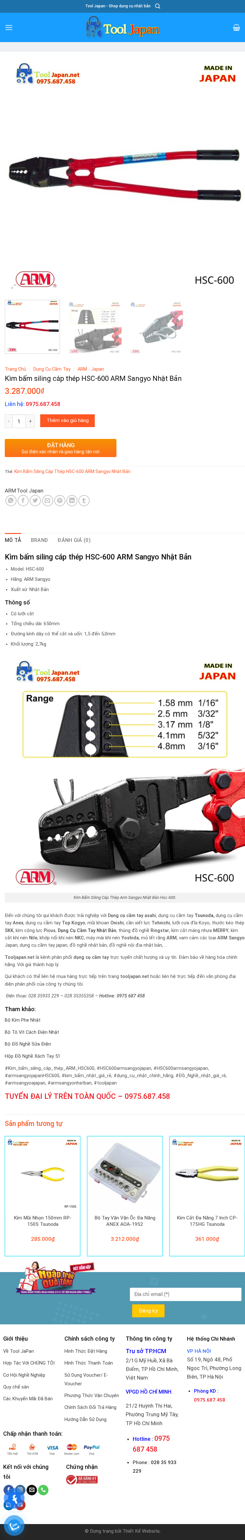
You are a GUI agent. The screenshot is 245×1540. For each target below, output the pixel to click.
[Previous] (17, 175)
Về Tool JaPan (18, 1351)
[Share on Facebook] (23, 500)
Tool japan (30, 490)
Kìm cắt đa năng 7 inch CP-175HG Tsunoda (207, 1221)
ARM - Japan (91, 369)
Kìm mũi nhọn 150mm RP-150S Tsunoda (42, 1221)
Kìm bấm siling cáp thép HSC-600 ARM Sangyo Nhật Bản (72, 471)
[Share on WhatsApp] (11, 500)
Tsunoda (204, 915)
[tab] (13, 540)
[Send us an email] (31, 1490)
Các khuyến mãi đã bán (28, 1399)
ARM (10, 490)
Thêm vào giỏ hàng (68, 420)
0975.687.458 (147, 1096)
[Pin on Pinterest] (59, 500)
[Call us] (43, 1490)
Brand (39, 540)
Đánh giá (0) (74, 540)
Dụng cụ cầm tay (52, 369)
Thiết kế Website (141, 1531)
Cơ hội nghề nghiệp (24, 1375)
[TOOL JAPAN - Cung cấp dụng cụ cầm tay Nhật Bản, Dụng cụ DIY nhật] (122, 28)
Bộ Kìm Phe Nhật (23, 1020)
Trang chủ (15, 369)
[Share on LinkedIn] (72, 500)
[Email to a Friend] (47, 500)
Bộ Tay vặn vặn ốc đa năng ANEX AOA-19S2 (124, 1221)
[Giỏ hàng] (236, 27)
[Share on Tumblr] (84, 500)
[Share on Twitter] (35, 500)
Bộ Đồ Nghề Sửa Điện (28, 1044)
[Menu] (9, 27)
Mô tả (13, 540)
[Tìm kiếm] (157, 6)
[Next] (232, 175)
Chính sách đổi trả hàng (90, 1407)
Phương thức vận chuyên (91, 1395)
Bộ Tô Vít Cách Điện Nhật (32, 1032)
